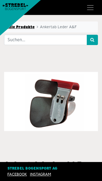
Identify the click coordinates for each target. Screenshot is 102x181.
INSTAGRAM (40, 174)
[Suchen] (92, 40)
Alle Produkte (21, 26)
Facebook (17, 174)
